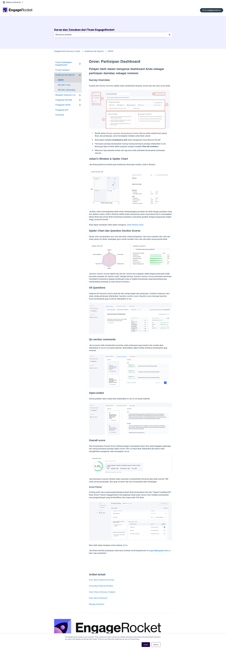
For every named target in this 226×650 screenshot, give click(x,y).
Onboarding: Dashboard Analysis (101, 586)
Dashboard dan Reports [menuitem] (65, 75)
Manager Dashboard (96, 604)
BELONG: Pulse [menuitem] (64, 85)
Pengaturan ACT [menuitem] (62, 110)
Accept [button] (146, 645)
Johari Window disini (134, 225)
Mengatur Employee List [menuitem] (65, 95)
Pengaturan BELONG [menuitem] (63, 100)
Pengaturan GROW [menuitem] (62, 105)
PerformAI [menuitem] (59, 115)
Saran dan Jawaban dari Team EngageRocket (84, 29)
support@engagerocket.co (160, 550)
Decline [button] (155, 645)
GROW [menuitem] (60, 80)
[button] (80, 62)
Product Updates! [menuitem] (62, 70)
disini (125, 545)
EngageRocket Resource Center (67, 51)
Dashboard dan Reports (94, 51)
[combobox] (110, 34)
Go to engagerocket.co (211, 10)
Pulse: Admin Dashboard (98, 598)
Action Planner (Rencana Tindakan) (102, 592)
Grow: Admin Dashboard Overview (101, 580)
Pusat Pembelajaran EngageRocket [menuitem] (63, 63)
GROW (110, 51)
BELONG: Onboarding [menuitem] (66, 90)
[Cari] (169, 34)
